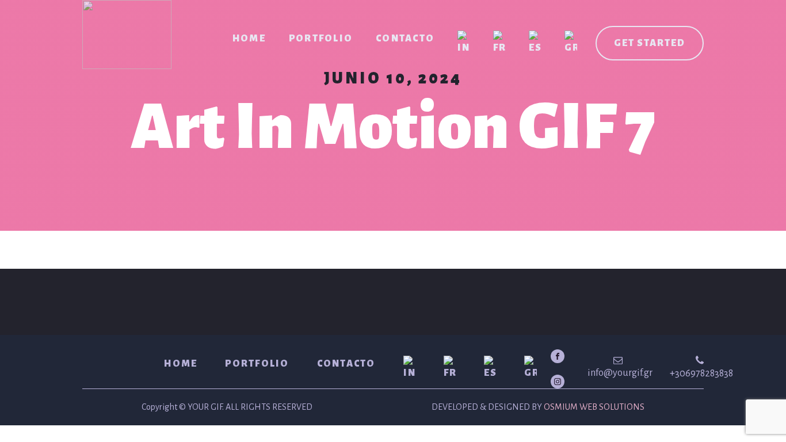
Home (249, 38)
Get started (649, 43)
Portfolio (321, 38)
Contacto (405, 38)
